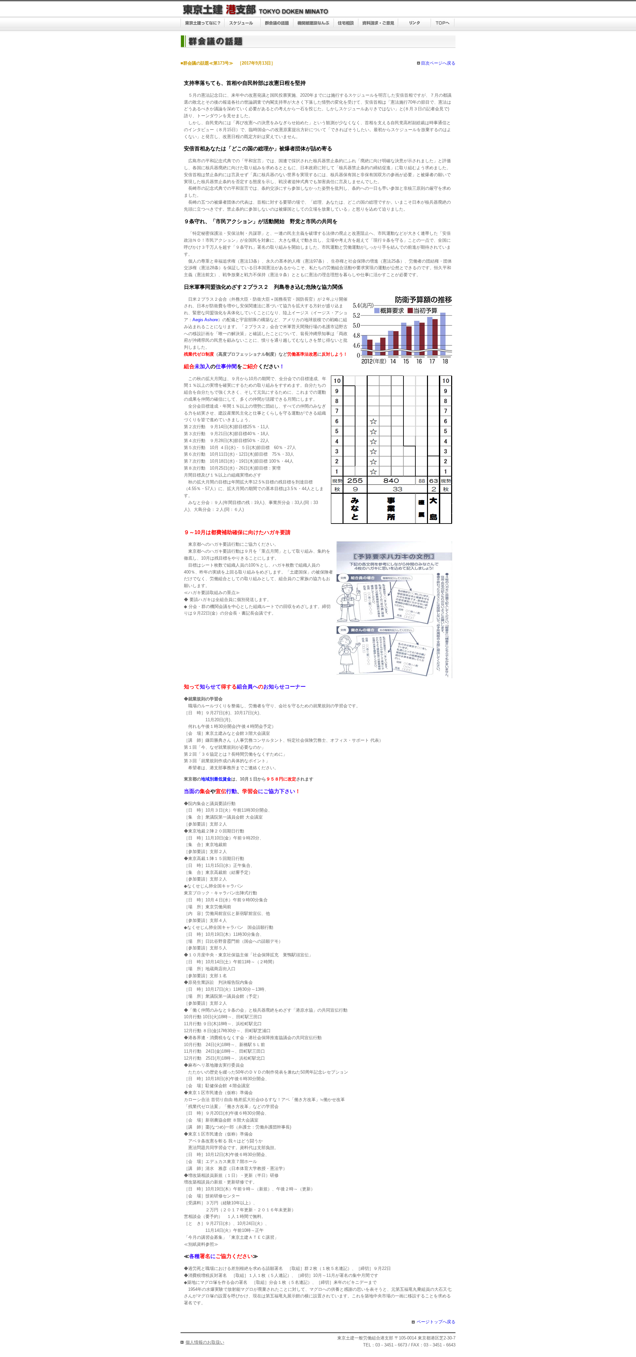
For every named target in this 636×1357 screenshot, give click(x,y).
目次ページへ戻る (438, 63)
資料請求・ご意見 (378, 23)
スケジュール (243, 23)
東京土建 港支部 (256, 10)
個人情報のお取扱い (205, 1342)
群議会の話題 (277, 23)
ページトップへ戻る (436, 1321)
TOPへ (443, 23)
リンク (414, 23)
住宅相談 (346, 23)
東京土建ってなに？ (203, 23)
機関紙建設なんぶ (313, 23)
